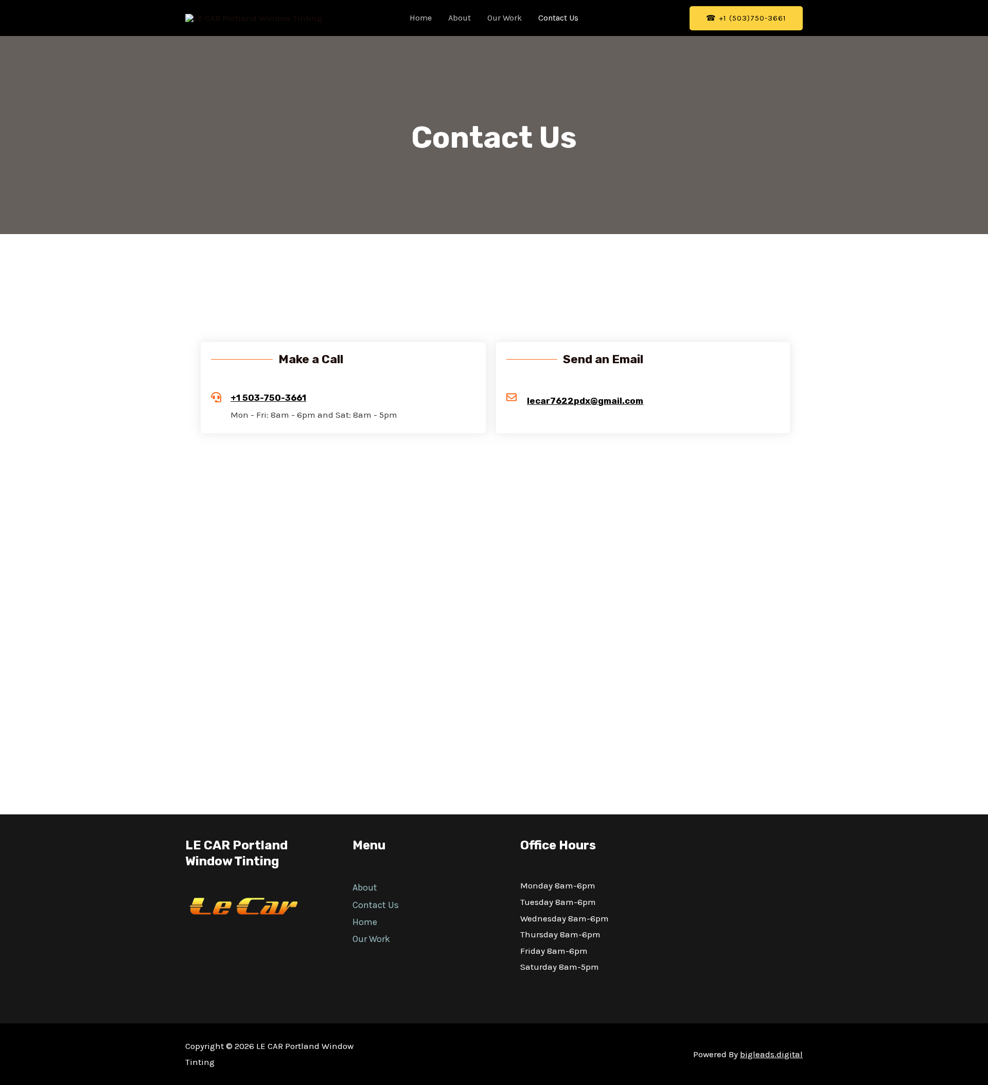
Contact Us (558, 18)
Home (421, 18)
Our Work (504, 18)
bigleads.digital (771, 1054)
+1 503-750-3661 (268, 398)
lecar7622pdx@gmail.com (585, 401)
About (459, 18)
